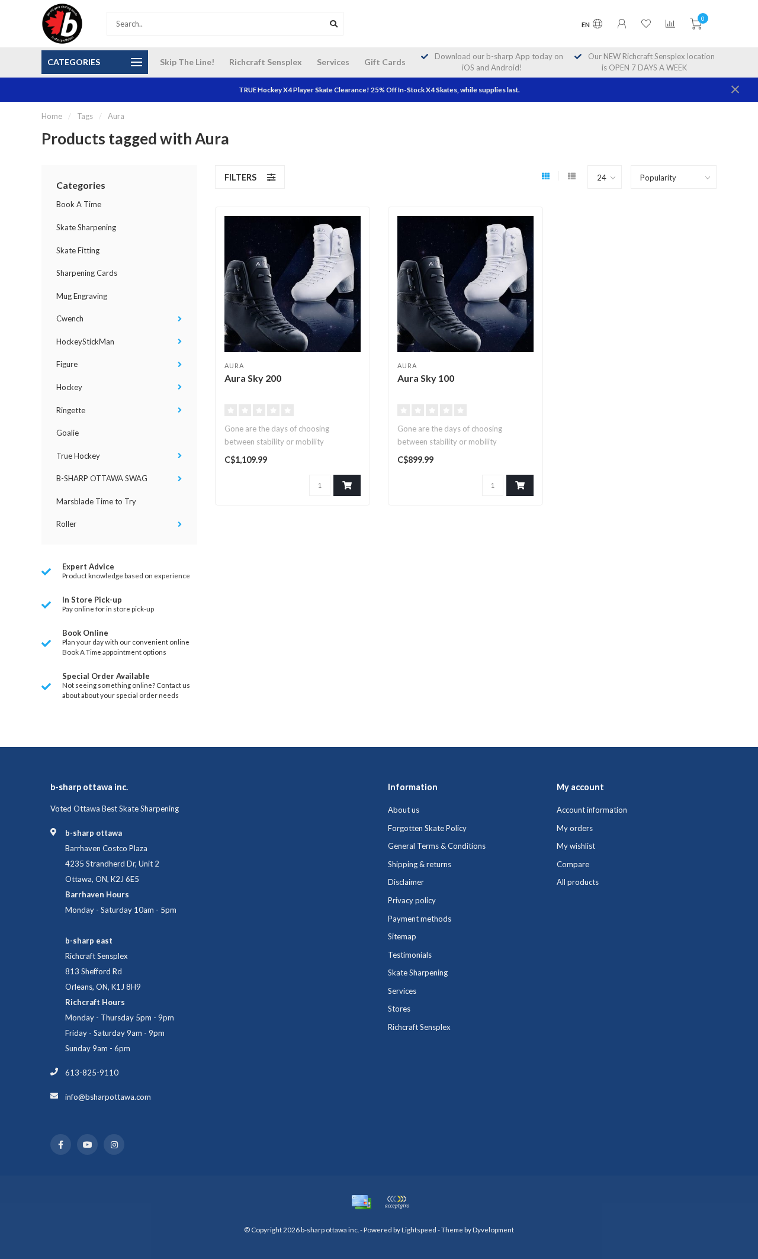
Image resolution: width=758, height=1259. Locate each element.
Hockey (69, 387)
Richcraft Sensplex (265, 62)
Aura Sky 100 (425, 378)
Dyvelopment (493, 1229)
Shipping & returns (419, 864)
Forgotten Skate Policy (427, 828)
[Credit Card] (361, 1202)
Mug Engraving (81, 296)
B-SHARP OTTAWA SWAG (101, 478)
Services (333, 62)
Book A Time (78, 204)
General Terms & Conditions (437, 846)
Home (51, 116)
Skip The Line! (187, 62)
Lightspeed (419, 1229)
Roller (66, 524)
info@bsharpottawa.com (108, 1097)
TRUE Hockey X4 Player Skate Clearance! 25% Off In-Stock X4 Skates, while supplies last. (379, 89)
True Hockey (78, 456)
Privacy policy (412, 900)
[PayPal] (397, 1202)
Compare (573, 864)
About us (403, 809)
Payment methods (419, 918)
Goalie (67, 432)
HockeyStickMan (85, 341)
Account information (592, 809)
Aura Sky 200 (252, 378)
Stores (399, 1008)
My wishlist (576, 846)
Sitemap (402, 936)
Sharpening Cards (86, 273)
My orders (575, 828)
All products (578, 882)
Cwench (69, 318)
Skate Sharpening (86, 227)
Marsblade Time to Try (96, 501)
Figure (67, 364)
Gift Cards (385, 62)
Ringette (70, 410)
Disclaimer (406, 882)
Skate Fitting (77, 250)
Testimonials (410, 954)
